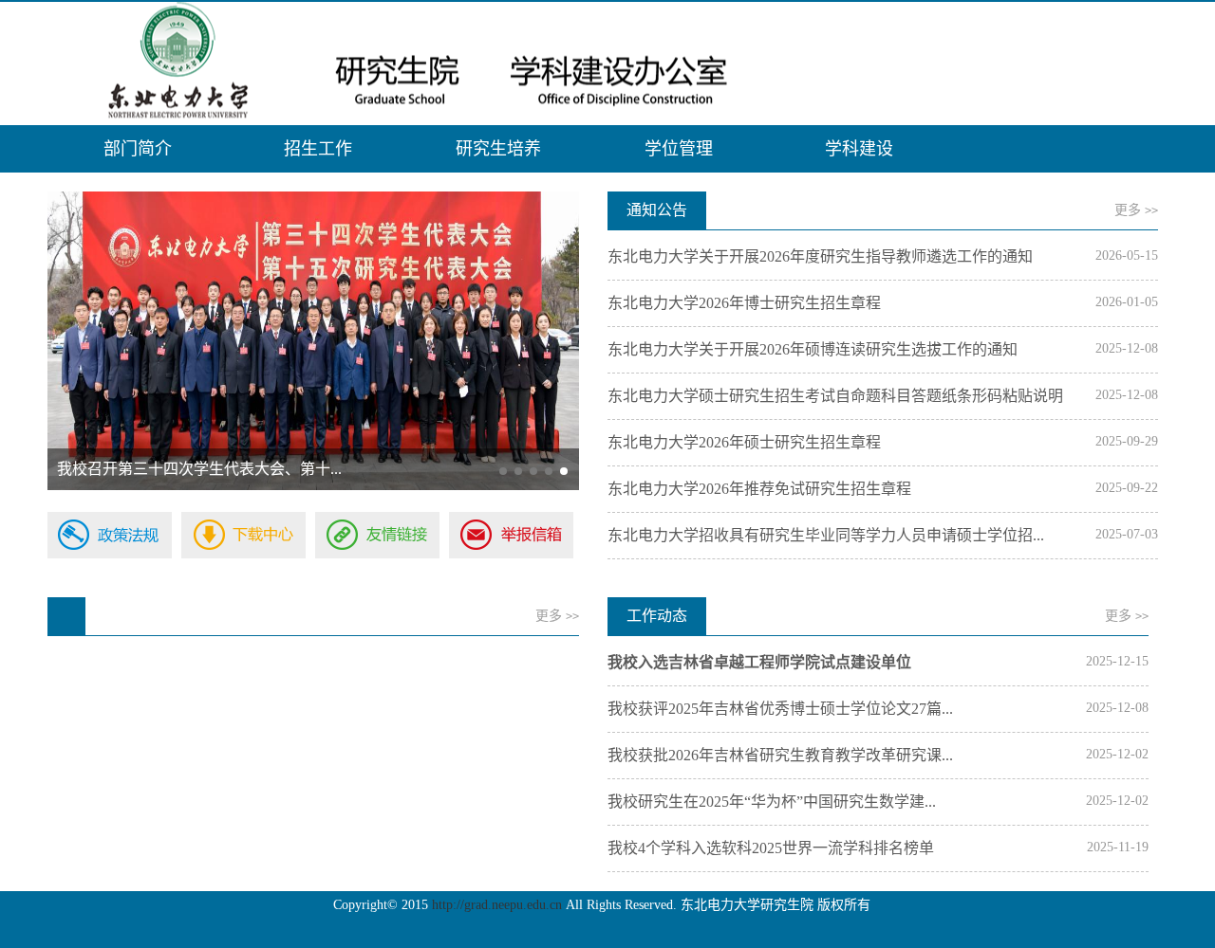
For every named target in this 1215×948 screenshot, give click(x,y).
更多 (1136, 210)
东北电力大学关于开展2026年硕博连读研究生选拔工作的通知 (813, 349)
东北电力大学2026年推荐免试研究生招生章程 (759, 489)
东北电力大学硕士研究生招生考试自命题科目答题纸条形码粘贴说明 (835, 396)
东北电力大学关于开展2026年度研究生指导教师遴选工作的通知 (820, 256)
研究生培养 (498, 148)
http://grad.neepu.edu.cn (497, 905)
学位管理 (679, 148)
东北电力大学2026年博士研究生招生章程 (744, 303)
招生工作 (318, 148)
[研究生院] (607, 63)
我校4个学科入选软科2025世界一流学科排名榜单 (771, 848)
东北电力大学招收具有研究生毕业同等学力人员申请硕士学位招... (826, 535)
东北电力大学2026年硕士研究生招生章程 (744, 442)
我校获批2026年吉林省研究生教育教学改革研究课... (780, 755)
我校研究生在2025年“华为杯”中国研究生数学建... (772, 801)
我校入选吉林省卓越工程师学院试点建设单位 (759, 662)
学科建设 (859, 148)
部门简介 (137, 148)
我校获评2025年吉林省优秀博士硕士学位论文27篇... (780, 709)
